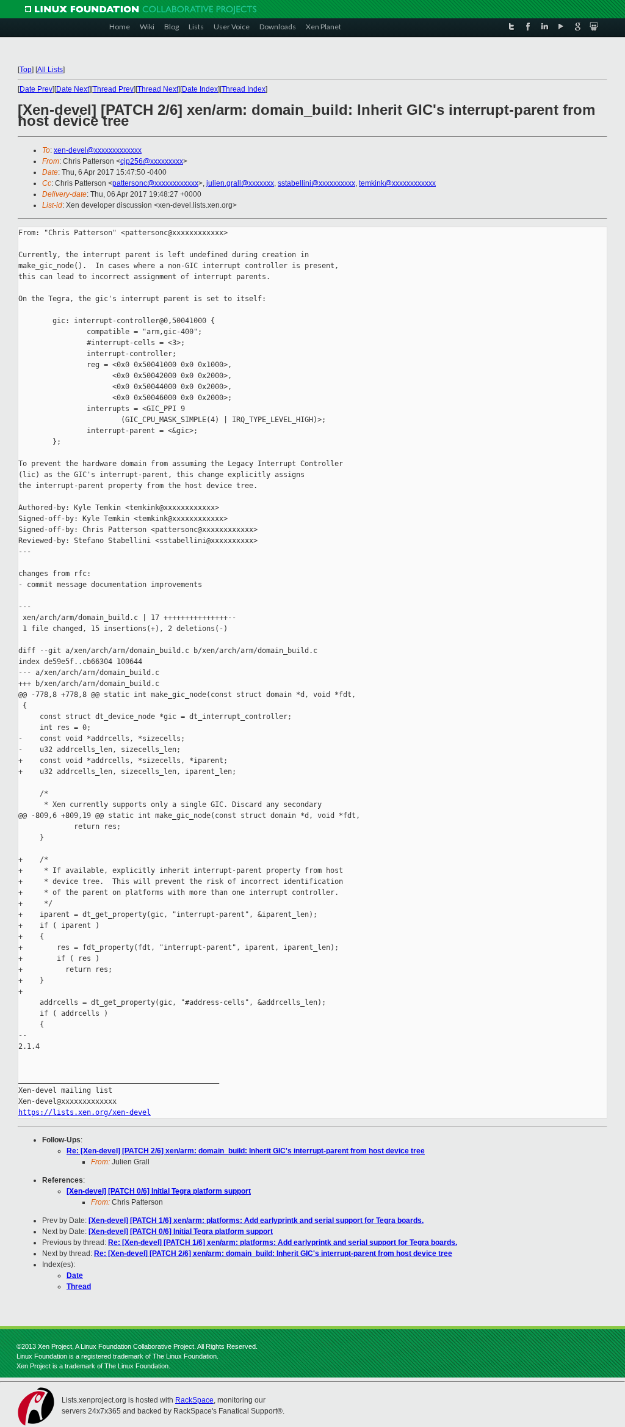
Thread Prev (113, 89)
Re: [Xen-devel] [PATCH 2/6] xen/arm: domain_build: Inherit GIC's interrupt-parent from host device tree (246, 1151)
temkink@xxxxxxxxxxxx (397, 183)
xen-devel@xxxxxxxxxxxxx (98, 150)
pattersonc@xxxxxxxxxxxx (155, 183)
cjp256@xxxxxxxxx (151, 161)
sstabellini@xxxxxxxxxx (316, 183)
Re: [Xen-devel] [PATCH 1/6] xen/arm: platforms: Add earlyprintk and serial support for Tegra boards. (282, 1242)
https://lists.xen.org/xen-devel (84, 1112)
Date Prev (36, 89)
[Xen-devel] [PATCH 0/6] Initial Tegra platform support (159, 1191)
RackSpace (194, 1400)
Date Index (200, 89)
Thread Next (157, 89)
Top (26, 69)
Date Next (72, 89)
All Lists (50, 69)
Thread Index (244, 89)
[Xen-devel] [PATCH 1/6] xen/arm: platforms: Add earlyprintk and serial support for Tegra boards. (256, 1220)
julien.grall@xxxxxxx (240, 183)
